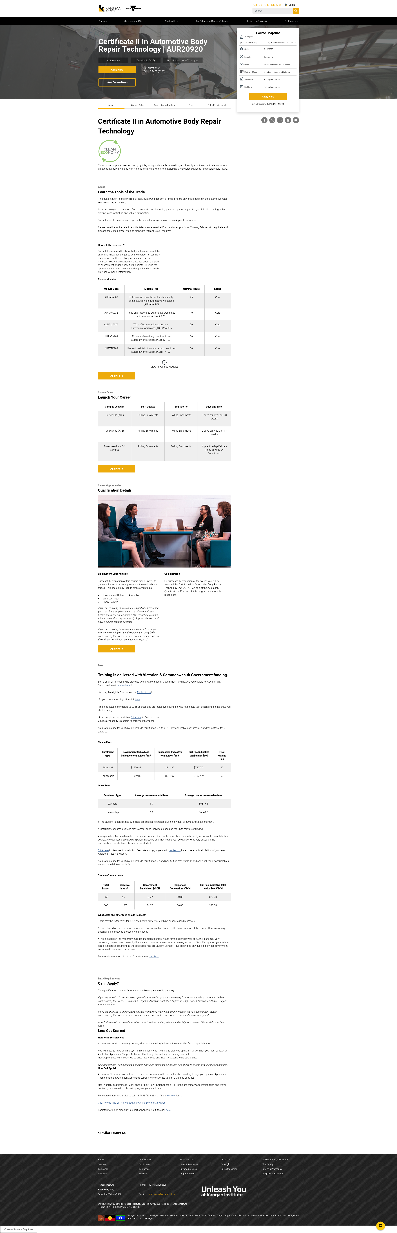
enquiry (171, 1095)
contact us (175, 850)
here (137, 699)
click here (154, 956)
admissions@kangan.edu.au (162, 1194)
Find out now (124, 685)
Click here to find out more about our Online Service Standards (131, 1102)
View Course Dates (117, 82)
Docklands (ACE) (250, 42)
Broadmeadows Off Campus (283, 42)
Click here (136, 717)
